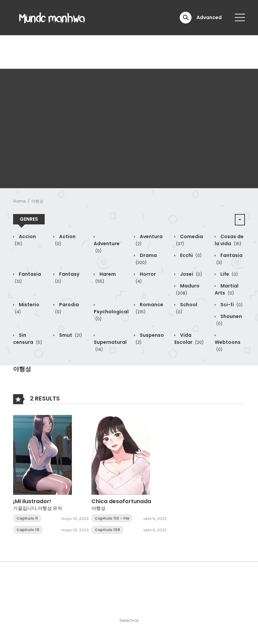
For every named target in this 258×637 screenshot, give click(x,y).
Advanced (209, 17)
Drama (146, 258)
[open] (240, 17)
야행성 (37, 201)
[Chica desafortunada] (120, 454)
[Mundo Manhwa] (52, 17)
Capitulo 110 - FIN (112, 518)
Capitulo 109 (107, 529)
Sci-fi (231, 304)
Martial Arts (227, 289)
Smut (70, 335)
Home (19, 201)
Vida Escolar (189, 339)
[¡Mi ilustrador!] (42, 454)
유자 (57, 508)
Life (228, 274)
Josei (190, 274)
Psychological (111, 315)
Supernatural (110, 345)
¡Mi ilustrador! (32, 501)
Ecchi (190, 255)
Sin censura (27, 339)
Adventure (107, 247)
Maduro (188, 289)
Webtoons (228, 345)
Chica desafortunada (121, 501)
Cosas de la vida (229, 240)
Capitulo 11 (27, 518)
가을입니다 (25, 508)
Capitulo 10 (27, 529)
